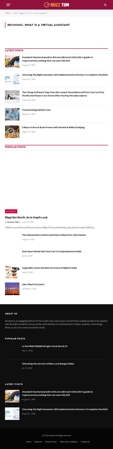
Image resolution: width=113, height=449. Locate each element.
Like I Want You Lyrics (33, 284)
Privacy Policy (50, 441)
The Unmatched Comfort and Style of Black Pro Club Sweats (54, 234)
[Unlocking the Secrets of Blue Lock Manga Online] (12, 368)
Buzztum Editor (13, 222)
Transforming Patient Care (36, 109)
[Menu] (8, 4)
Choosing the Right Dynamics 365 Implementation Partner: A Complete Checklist (65, 74)
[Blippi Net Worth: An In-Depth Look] (56, 182)
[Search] (105, 4)
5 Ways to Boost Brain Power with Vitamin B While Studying (53, 127)
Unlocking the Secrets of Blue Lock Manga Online (48, 363)
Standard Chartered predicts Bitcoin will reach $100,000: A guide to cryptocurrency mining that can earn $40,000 (57, 59)
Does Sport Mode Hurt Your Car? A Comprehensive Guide (51, 251)
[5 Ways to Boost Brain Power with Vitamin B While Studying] (12, 132)
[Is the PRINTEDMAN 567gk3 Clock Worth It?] (12, 350)
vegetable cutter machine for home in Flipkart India (49, 267)
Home (28, 441)
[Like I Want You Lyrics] (12, 288)
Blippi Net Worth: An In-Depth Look (26, 217)
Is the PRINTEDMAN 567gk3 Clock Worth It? (45, 346)
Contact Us (85, 441)
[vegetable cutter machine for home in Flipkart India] (12, 272)
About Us (38, 441)
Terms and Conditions (68, 441)
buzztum (52, 435)
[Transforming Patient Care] (12, 114)
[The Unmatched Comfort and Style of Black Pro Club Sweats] (12, 239)
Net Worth (11, 211)
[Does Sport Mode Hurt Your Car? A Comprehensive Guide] (12, 256)
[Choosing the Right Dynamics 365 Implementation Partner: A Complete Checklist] (12, 79)
